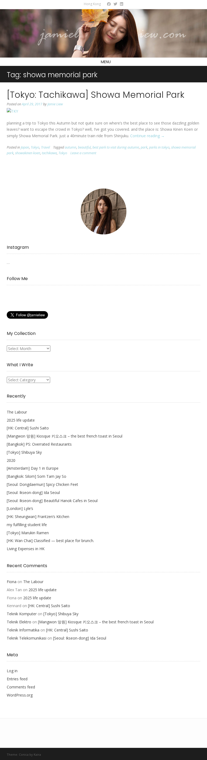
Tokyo (35, 147)
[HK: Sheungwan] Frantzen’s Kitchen (38, 516)
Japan (25, 147)
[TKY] (12, 111)
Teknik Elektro (19, 621)
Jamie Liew (55, 104)
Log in (12, 670)
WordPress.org (20, 695)
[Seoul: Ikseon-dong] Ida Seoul (33, 492)
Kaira (37, 754)
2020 (11, 460)
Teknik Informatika (23, 630)
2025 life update (21, 420)
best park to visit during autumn (115, 147)
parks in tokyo (159, 147)
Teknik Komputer (22, 613)
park (144, 147)
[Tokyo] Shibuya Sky (24, 452)
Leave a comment (83, 153)
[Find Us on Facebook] (109, 4)
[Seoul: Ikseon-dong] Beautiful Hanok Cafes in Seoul (52, 500)
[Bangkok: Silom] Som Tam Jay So (36, 476)
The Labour (17, 412)
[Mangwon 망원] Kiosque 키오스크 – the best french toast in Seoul (64, 436)
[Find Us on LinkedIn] (121, 4)
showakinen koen (27, 153)
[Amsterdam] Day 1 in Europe (32, 468)
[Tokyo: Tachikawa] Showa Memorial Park (95, 95)
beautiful (84, 147)
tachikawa (49, 153)
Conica (24, 754)
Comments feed (21, 687)
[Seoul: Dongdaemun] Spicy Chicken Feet (42, 484)
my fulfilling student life (27, 524)
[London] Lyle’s (20, 508)
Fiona (11, 581)
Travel (45, 147)
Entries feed (17, 678)
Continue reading (147, 135)
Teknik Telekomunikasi (26, 638)
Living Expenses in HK (25, 548)
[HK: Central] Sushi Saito (28, 428)
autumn (70, 147)
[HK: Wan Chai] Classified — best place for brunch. (50, 540)
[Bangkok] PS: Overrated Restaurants (39, 444)
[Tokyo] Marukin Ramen (28, 532)
